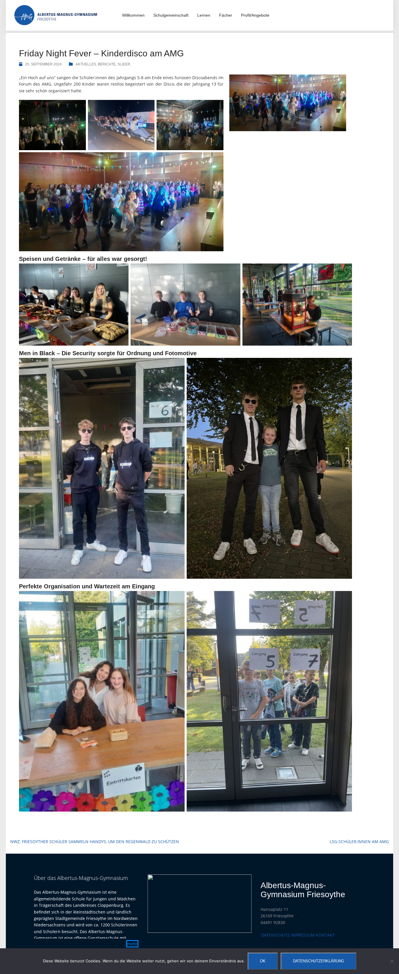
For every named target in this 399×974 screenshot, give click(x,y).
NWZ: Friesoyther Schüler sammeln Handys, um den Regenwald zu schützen (94, 841)
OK (263, 961)
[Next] (239, 903)
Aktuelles (86, 64)
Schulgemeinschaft (170, 15)
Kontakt (325, 935)
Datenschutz (275, 935)
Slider (123, 64)
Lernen (203, 15)
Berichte (107, 64)
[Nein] (392, 961)
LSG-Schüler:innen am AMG (359, 841)
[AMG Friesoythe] (55, 15)
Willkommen (133, 15)
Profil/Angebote (255, 15)
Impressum (303, 935)
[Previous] (159, 903)
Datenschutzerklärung (318, 961)
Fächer (225, 15)
